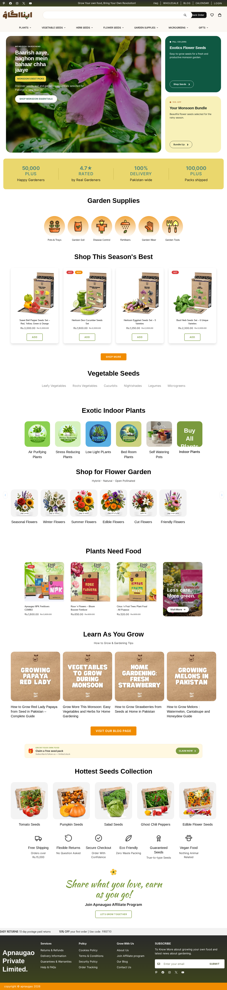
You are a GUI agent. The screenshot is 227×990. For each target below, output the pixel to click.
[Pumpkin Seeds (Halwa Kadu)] (71, 800)
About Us (123, 950)
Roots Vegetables (85, 385)
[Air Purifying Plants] (37, 434)
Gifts (202, 27)
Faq (156, 3)
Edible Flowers (113, 522)
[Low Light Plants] (98, 434)
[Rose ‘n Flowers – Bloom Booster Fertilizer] (90, 582)
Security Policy (88, 961)
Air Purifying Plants (37, 454)
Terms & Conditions (91, 956)
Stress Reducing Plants (68, 454)
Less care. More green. (183, 589)
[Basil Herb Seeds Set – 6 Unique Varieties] (192, 291)
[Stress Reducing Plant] (67, 434)
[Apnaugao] (21, 15)
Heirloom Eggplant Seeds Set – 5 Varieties (140, 322)
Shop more (113, 356)
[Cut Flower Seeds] (143, 503)
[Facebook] (10, 3)
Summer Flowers (83, 522)
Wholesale (170, 3)
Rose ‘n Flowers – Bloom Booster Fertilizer (83, 608)
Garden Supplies (144, 27)
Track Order (197, 14)
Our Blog (122, 961)
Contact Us (124, 967)
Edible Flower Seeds (198, 824)
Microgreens (177, 27)
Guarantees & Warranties (56, 961)
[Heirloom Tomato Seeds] (29, 800)
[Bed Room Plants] (128, 434)
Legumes (154, 385)
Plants (23, 27)
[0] (220, 15)
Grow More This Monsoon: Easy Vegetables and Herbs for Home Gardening (87, 711)
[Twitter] (23, 3)
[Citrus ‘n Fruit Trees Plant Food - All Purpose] (136, 582)
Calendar (202, 3)
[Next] (222, 495)
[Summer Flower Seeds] (83, 503)
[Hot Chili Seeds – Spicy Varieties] (155, 800)
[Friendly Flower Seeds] (173, 503)
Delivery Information (53, 956)
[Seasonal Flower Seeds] (24, 503)
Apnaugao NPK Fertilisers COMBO (37, 608)
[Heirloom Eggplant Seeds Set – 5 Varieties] (140, 291)
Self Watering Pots (159, 454)
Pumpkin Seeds (71, 824)
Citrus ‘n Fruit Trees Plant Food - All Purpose (132, 608)
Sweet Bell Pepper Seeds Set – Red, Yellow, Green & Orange (34, 322)
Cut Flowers (143, 522)
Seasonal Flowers (24, 522)
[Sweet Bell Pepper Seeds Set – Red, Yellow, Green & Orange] (34, 291)
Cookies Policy (88, 950)
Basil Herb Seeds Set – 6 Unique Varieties (192, 322)
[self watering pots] (159, 434)
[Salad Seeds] (113, 800)
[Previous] (5, 495)
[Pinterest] (3, 3)
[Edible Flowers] (113, 503)
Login (218, 3)
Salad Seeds (113, 824)
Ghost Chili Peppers (155, 824)
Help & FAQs (48, 967)
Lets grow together (113, 914)
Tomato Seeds (29, 824)
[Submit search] (185, 14)
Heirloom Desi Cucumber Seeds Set (87, 322)
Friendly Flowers (173, 522)
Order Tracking (88, 967)
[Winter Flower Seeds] (54, 503)
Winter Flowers (54, 522)
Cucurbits (110, 385)
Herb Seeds (83, 27)
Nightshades (133, 385)
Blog (186, 3)
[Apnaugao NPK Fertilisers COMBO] (44, 582)
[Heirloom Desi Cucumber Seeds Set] (87, 291)
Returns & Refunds (52, 950)
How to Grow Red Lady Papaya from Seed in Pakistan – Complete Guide (34, 711)
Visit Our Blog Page (113, 731)
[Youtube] (30, 3)
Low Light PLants (98, 452)
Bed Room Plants (129, 454)
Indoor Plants (189, 452)
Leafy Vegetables (54, 385)
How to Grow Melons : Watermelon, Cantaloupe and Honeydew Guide (188, 711)
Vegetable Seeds (52, 27)
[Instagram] (17, 3)
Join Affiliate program (130, 956)
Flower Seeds (112, 27)
